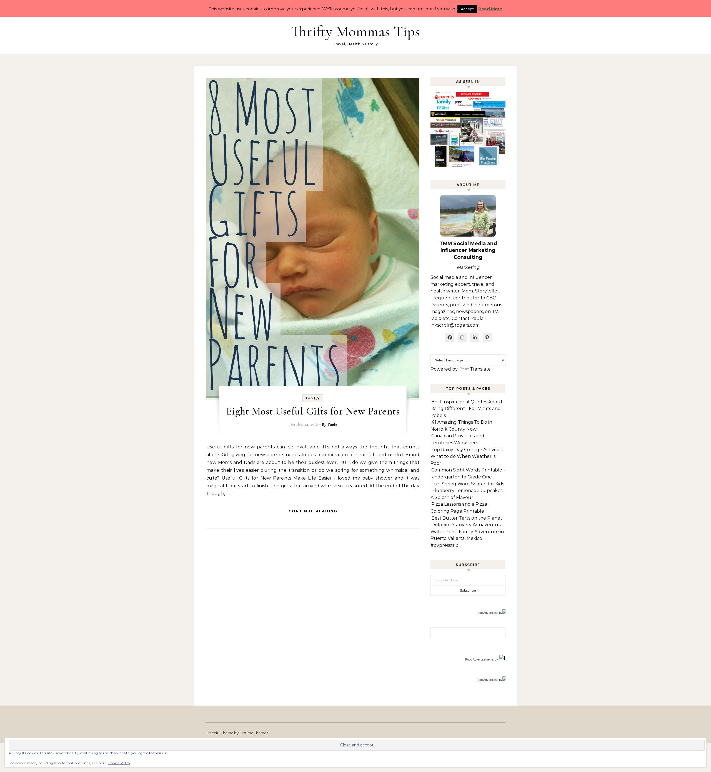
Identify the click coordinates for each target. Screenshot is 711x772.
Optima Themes (253, 733)
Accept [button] (467, 9)
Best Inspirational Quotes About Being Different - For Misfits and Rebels (466, 408)
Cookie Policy (119, 763)
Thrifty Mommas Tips (355, 31)
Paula (332, 424)
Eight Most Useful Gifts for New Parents (313, 411)
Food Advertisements (479, 659)
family (313, 398)
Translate (480, 369)
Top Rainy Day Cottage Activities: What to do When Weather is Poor (466, 456)
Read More (490, 8)
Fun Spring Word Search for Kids (467, 483)
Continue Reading (313, 511)
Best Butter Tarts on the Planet (466, 518)
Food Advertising (487, 612)
